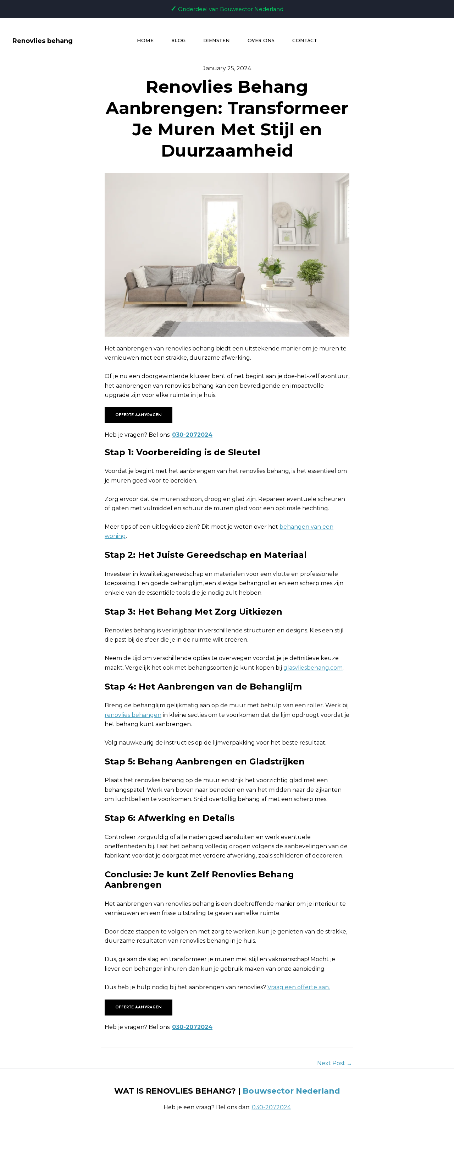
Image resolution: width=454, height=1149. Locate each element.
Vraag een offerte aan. (298, 987)
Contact (304, 41)
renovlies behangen (133, 715)
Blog (178, 41)
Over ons (261, 41)
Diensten (216, 41)
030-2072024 (192, 434)
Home (145, 41)
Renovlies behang (42, 41)
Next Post (334, 1063)
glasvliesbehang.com (313, 667)
